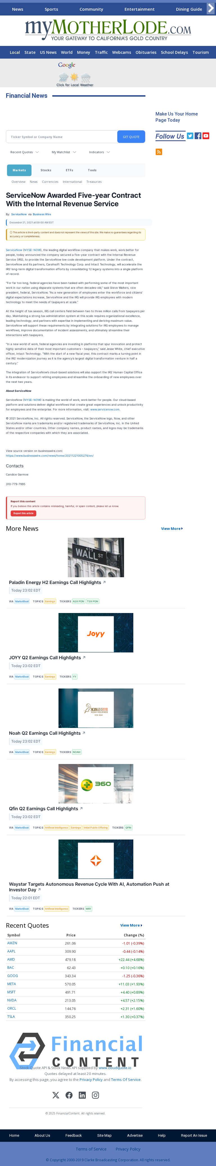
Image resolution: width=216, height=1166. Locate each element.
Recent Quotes (21, 152)
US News (48, 52)
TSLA (11, 1016)
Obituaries (146, 52)
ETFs (69, 170)
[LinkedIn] (82, 1096)
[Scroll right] (211, 8)
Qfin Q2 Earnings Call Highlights (46, 808)
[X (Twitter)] (56, 1096)
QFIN (128, 827)
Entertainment (140, 9)
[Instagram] (95, 1096)
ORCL (11, 1008)
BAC (10, 967)
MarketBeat (22, 601)
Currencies (50, 181)
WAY (88, 908)
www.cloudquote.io (115, 1067)
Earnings (50, 601)
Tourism (200, 52)
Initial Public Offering (96, 827)
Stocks (45, 170)
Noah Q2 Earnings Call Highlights (47, 733)
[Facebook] (69, 1096)
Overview (18, 181)
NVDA (12, 1000)
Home (14, 1135)
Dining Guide (189, 9)
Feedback (74, 1135)
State (29, 52)
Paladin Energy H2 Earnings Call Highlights (57, 582)
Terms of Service (91, 1149)
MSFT (11, 992)
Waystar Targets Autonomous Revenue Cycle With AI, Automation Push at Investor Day (89, 887)
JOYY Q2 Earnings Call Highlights (47, 657)
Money (83, 52)
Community (91, 9)
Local (15, 52)
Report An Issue (194, 1135)
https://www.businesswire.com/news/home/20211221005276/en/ (50, 455)
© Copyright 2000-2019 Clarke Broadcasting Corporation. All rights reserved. (108, 1160)
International (72, 181)
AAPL (11, 951)
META (11, 983)
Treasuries (94, 181)
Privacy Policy (91, 1079)
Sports (51, 9)
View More (171, 528)
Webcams (121, 52)
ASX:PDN (78, 601)
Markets (19, 170)
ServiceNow (14, 250)
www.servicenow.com (105, 409)
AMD (11, 959)
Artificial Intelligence (56, 827)
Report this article (23, 513)
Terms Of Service (126, 1079)
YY (74, 676)
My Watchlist (61, 152)
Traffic (101, 52)
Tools (92, 170)
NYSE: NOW (32, 250)
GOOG (12, 975)
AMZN (12, 943)
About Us (42, 1135)
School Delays (174, 52)
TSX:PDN (92, 601)
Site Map (104, 1135)
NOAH (76, 752)
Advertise (135, 1135)
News (17, 9)
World (67, 52)
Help (162, 1135)
